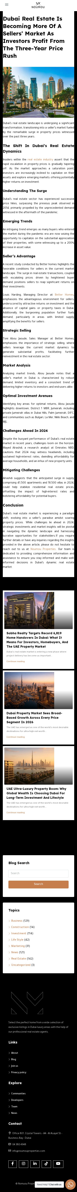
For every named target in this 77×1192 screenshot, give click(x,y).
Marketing (18, 946)
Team (14, 1107)
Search (38, 884)
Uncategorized (20, 965)
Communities (18, 1094)
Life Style (17, 940)
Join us (14, 1066)
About (14, 1053)
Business (16, 921)
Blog (13, 1060)
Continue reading (16, 662)
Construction (20, 927)
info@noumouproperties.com (28, 1151)
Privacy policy (18, 1073)
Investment (18, 933)
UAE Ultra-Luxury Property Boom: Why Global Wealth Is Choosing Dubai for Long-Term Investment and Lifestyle (36, 793)
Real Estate (18, 959)
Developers (17, 1100)
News (14, 952)
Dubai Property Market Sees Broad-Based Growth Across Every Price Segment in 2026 (34, 717)
